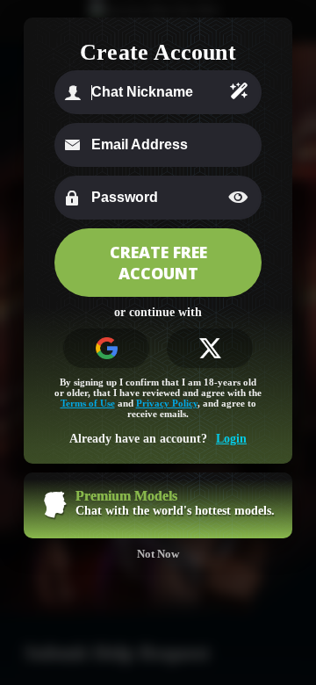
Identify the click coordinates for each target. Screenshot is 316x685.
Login (231, 438)
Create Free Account (158, 263)
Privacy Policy (167, 403)
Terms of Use (88, 403)
